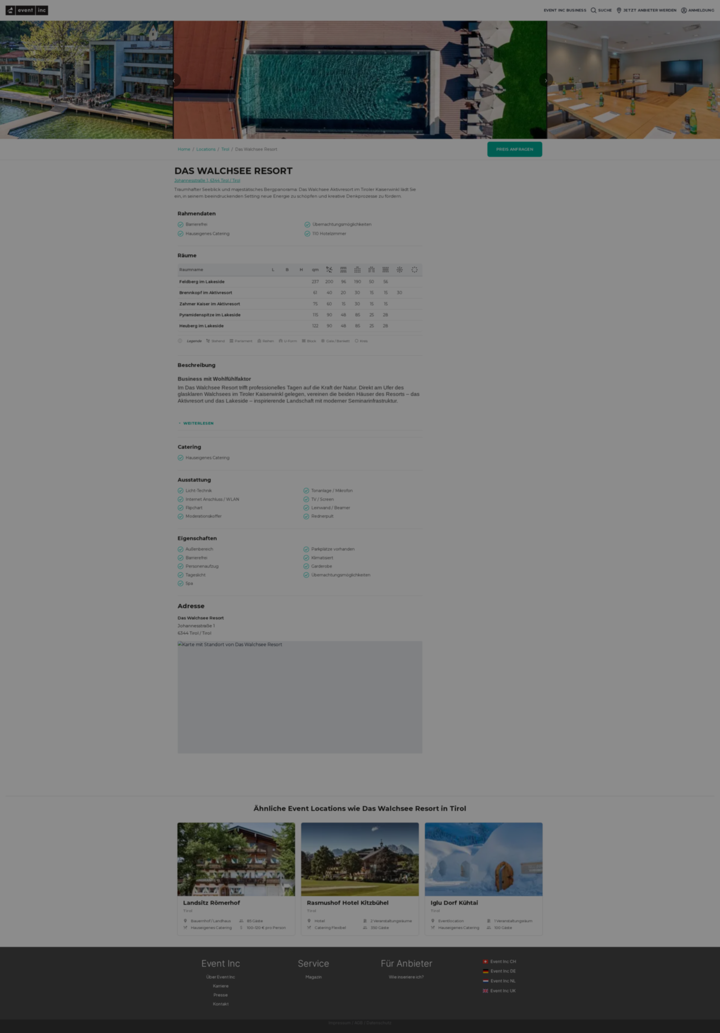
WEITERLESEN (198, 423)
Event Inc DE (503, 971)
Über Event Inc (220, 976)
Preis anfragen (514, 149)
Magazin (314, 976)
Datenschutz (379, 1022)
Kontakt (221, 1003)
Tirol (225, 149)
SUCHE (605, 10)
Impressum (339, 1022)
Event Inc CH (503, 961)
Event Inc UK (503, 990)
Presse (221, 994)
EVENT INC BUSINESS (565, 10)
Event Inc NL (503, 981)
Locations (205, 149)
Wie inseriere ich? (406, 976)
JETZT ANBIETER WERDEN (650, 10)
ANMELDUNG (701, 10)
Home (184, 149)
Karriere (221, 985)
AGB (358, 1022)
